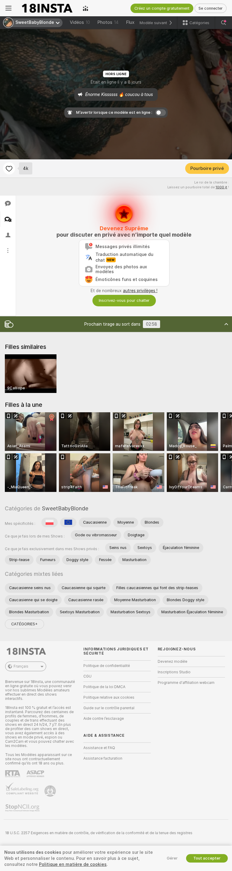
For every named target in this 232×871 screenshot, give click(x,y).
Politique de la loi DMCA (104, 687)
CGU (87, 676)
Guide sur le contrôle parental (108, 708)
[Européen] (68, 522)
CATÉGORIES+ (24, 624)
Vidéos (80, 22)
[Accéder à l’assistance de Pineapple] (50, 791)
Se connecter (210, 8)
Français (21, 666)
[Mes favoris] (9, 168)
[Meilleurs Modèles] (85, 8)
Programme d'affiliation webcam (186, 683)
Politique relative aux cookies (108, 697)
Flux (130, 22)
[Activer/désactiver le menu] (8, 8)
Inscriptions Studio (174, 672)
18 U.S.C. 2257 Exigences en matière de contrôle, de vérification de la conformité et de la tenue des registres (98, 833)
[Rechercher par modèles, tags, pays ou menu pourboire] (223, 22)
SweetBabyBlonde (65, 508)
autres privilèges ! (140, 290)
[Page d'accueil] (47, 8)
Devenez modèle (172, 661)
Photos (108, 22)
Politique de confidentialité (106, 666)
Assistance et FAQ (99, 748)
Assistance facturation (102, 758)
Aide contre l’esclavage (103, 718)
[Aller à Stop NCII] (23, 808)
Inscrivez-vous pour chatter (124, 300)
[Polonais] (49, 522)
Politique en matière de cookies (73, 864)
